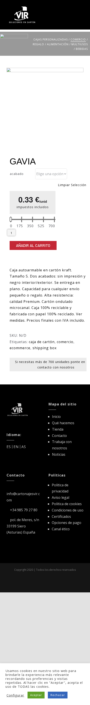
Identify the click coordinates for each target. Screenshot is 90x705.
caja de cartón (42, 341)
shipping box (45, 348)
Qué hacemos (63, 423)
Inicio (56, 416)
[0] (11, 226)
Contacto (59, 435)
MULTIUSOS (79, 44)
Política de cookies (67, 503)
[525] (41, 226)
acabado (17, 174)
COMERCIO (78, 39)
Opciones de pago (66, 522)
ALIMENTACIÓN (58, 44)
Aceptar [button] (36, 695)
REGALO (38, 44)
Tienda (57, 429)
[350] (30, 226)
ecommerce (20, 348)
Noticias (58, 454)
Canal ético (61, 529)
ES (9, 446)
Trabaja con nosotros (62, 444)
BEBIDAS (82, 49)
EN (16, 446)
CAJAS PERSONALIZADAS (50, 39)
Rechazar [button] (57, 695)
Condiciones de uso (67, 510)
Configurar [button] (15, 695)
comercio (65, 341)
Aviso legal (60, 497)
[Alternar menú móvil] (81, 7)
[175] (19, 226)
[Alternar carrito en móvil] (73, 7)
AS (23, 446)
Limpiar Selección (72, 185)
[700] (51, 226)
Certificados (61, 516)
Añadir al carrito (33, 245)
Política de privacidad (60, 488)
